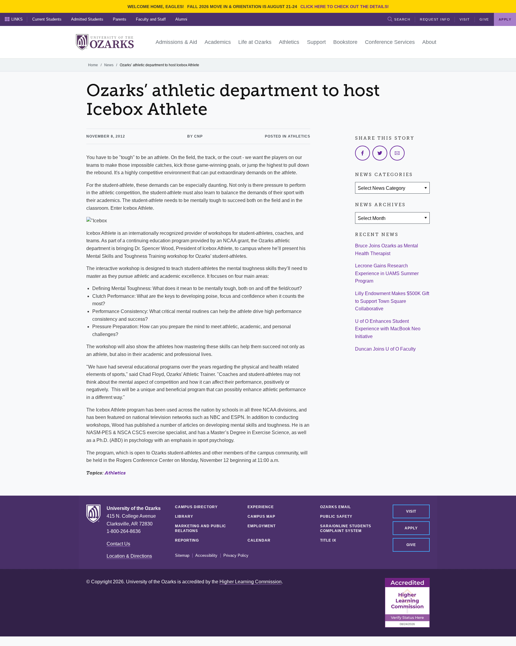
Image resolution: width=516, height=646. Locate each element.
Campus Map (261, 516)
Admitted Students (87, 19)
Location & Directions (129, 556)
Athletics (115, 473)
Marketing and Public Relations (200, 528)
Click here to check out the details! (344, 6)
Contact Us (118, 543)
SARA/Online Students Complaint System (345, 528)
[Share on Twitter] (379, 153)
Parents (119, 19)
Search (402, 19)
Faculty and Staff (151, 19)
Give (484, 19)
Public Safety (336, 516)
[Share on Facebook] (362, 153)
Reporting (187, 540)
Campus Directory (196, 507)
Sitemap (182, 556)
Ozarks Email (335, 507)
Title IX (328, 540)
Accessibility (206, 556)
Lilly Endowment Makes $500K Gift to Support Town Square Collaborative (392, 301)
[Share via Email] (397, 153)
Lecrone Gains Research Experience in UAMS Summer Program (387, 273)
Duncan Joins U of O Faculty (385, 348)
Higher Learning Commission (250, 581)
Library (184, 516)
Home (93, 65)
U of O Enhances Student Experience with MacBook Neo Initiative (387, 329)
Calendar (259, 540)
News (108, 65)
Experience (261, 507)
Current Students (47, 19)
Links (17, 19)
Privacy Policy (235, 556)
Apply (411, 528)
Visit (465, 19)
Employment (262, 526)
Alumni (181, 19)
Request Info (435, 19)
